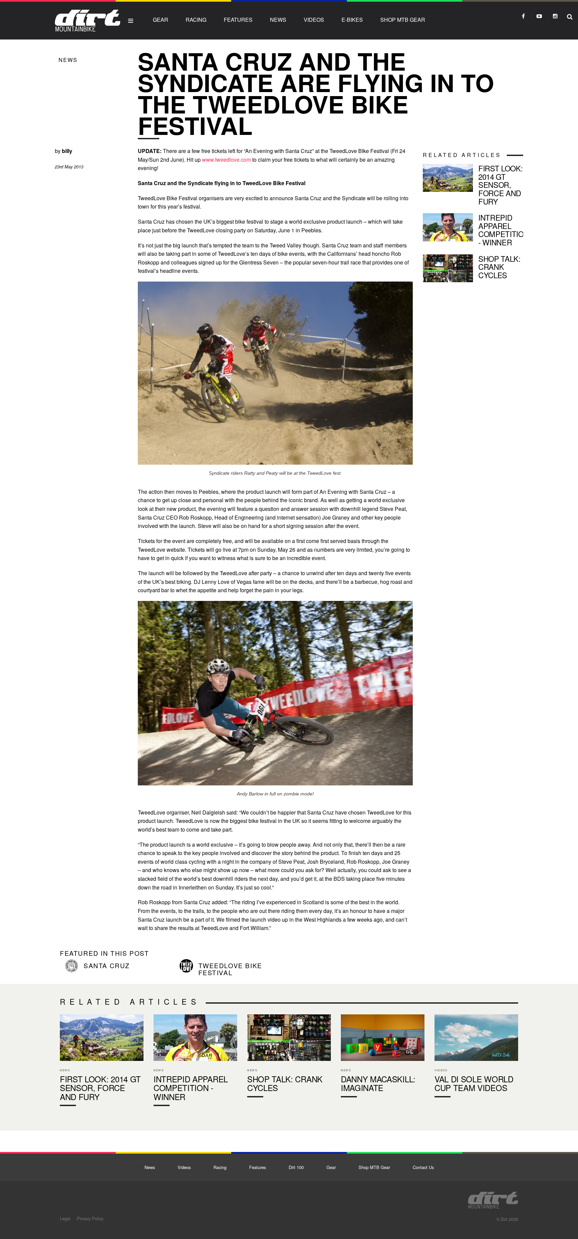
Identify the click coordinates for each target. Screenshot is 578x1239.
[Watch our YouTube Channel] (539, 16)
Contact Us (423, 1167)
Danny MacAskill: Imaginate (382, 1057)
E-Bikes (352, 19)
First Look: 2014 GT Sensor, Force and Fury (473, 186)
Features (238, 19)
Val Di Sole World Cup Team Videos (476, 1057)
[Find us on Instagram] (555, 16)
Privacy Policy (90, 1218)
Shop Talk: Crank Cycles (473, 268)
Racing (196, 19)
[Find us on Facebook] (523, 16)
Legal (65, 1218)
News (278, 19)
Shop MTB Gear (402, 19)
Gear (160, 19)
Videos (314, 19)
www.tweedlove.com (226, 159)
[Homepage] (493, 1198)
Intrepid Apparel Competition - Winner (473, 231)
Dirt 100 (296, 1167)
